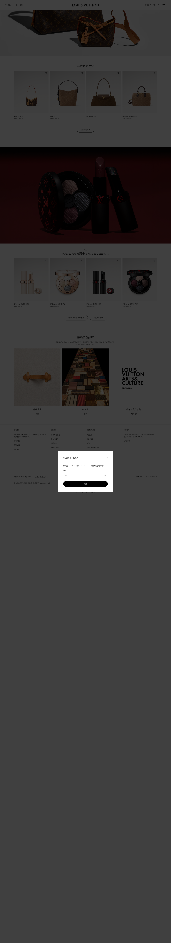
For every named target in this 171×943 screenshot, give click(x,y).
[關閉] (108, 457)
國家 (64, 471)
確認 (85, 484)
